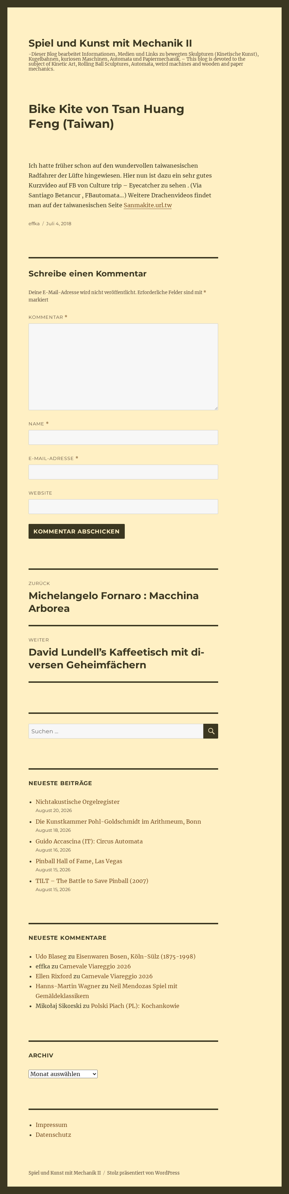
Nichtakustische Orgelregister (77, 801)
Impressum (51, 1124)
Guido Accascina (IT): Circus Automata (89, 841)
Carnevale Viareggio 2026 (95, 966)
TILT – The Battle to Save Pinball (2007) (92, 880)
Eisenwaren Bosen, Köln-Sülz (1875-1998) (136, 956)
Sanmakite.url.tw (148, 205)
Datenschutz (53, 1134)
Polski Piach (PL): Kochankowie (135, 1005)
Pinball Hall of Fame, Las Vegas (79, 861)
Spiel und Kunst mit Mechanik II (110, 43)
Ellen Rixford (54, 976)
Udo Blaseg (51, 956)
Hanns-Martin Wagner (68, 986)
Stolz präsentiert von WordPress (143, 1173)
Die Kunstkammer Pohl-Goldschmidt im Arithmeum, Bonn (118, 821)
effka (34, 223)
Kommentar (48, 317)
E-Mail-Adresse (54, 458)
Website (41, 493)
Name (39, 424)
